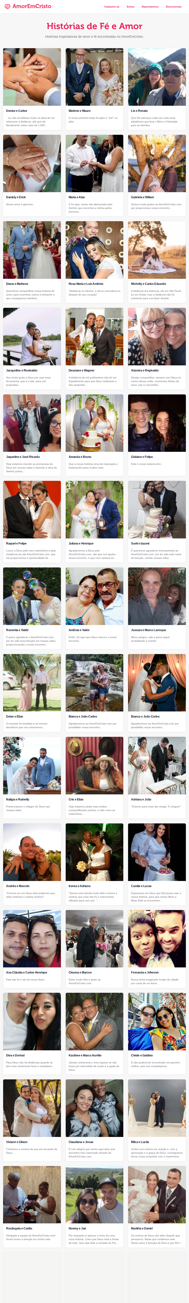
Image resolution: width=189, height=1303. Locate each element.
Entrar (130, 6)
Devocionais (174, 6)
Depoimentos (150, 6)
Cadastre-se (111, 6)
